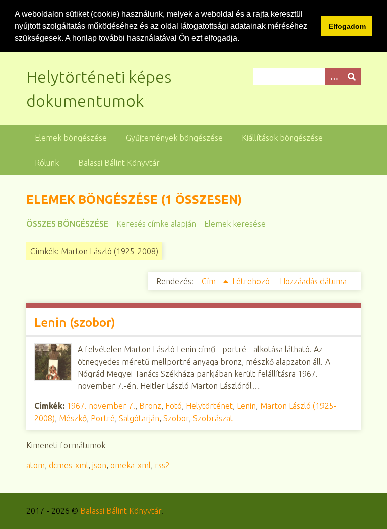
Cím (210, 281)
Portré (103, 418)
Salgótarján (139, 418)
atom (35, 465)
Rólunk (47, 162)
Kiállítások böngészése (282, 137)
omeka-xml (130, 465)
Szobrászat (213, 418)
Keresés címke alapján (156, 223)
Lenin (246, 405)
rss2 (162, 465)
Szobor (176, 418)
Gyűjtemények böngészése (174, 137)
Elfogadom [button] (347, 26)
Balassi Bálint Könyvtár (119, 162)
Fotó (173, 405)
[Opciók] (334, 76)
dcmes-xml (68, 465)
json (99, 465)
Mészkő (73, 418)
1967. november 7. (101, 405)
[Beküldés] (352, 76)
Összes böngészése (67, 223)
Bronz (150, 405)
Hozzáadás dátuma (313, 281)
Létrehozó (252, 281)
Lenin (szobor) (74, 322)
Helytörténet (209, 405)
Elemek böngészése (71, 137)
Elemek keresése (235, 223)
